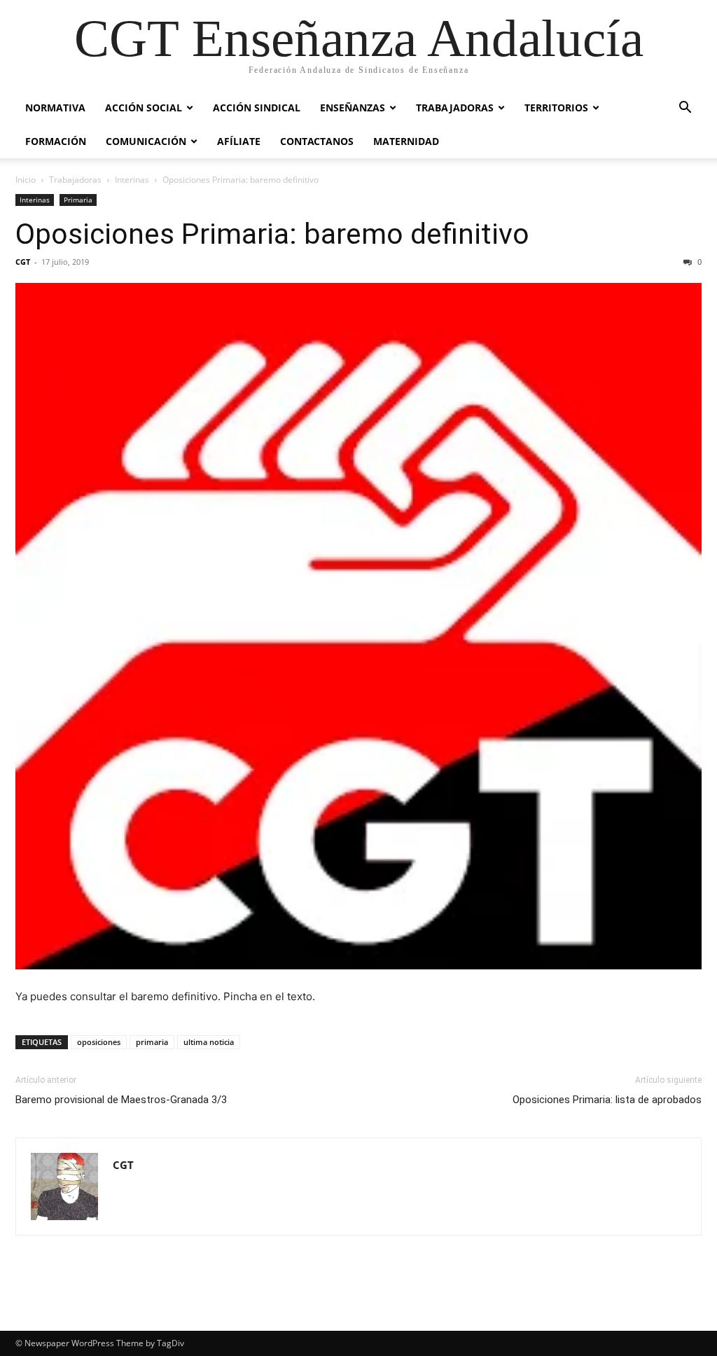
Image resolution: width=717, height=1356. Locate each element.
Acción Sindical (256, 107)
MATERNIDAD (406, 141)
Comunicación (146, 141)
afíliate (238, 141)
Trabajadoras (455, 107)
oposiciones (98, 1042)
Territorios (556, 107)
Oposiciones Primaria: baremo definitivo (272, 234)
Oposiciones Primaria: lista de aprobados (607, 1099)
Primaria (78, 200)
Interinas (132, 180)
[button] (685, 109)
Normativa (55, 107)
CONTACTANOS (317, 141)
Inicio (25, 180)
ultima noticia (208, 1042)
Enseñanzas (352, 107)
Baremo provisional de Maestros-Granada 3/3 (121, 1099)
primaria (152, 1042)
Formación (55, 141)
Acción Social (143, 107)
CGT (22, 261)
